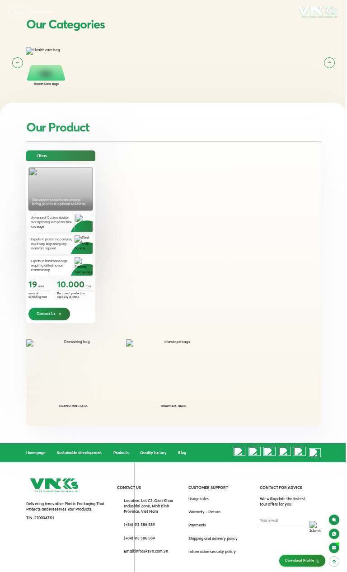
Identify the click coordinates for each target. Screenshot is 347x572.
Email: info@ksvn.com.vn (146, 551)
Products (121, 452)
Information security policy (212, 551)
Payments (197, 525)
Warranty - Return (204, 512)
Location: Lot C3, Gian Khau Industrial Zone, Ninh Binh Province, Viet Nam (148, 506)
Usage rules (198, 499)
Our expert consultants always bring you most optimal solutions (58, 202)
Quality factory (153, 452)
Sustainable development (79, 452)
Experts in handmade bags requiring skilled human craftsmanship (49, 265)
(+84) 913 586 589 (139, 524)
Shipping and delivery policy (213, 538)
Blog (182, 452)
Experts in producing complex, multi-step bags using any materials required (51, 243)
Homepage (36, 452)
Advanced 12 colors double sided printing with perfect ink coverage (51, 222)
